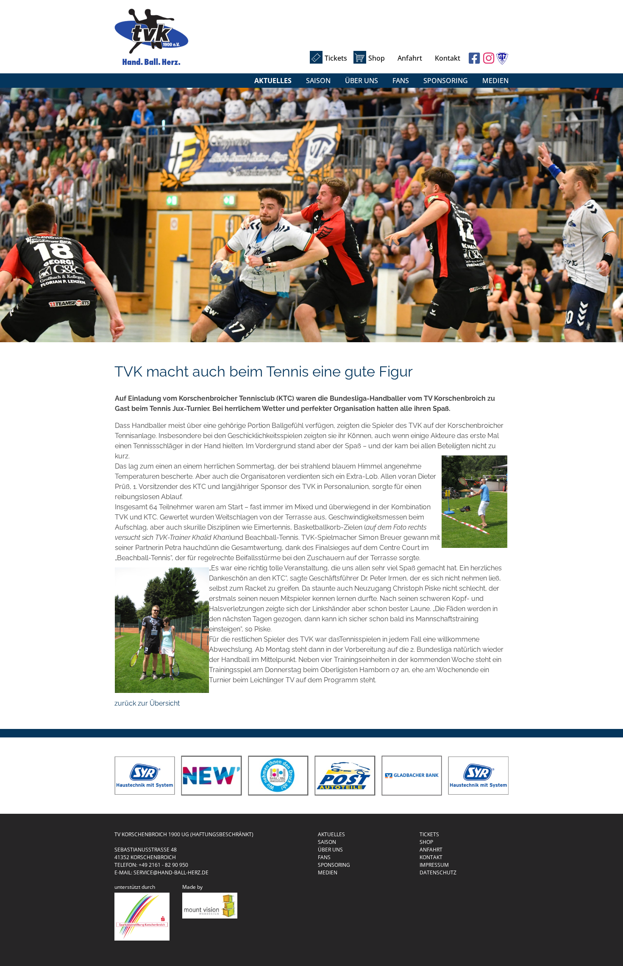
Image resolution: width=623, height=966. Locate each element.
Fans (400, 80)
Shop (376, 58)
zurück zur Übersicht (147, 703)
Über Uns (361, 80)
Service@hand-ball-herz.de (171, 872)
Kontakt (447, 58)
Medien (495, 80)
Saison (318, 80)
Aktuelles (273, 80)
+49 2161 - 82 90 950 (163, 864)
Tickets (336, 58)
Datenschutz (438, 872)
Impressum (434, 864)
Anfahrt (410, 58)
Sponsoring (445, 80)
